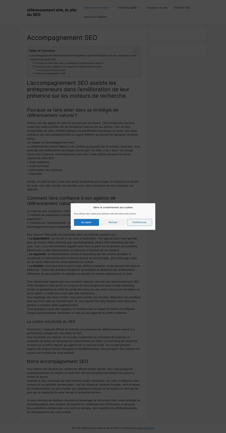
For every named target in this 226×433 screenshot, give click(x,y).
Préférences (140, 222)
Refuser (113, 222)
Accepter (86, 222)
